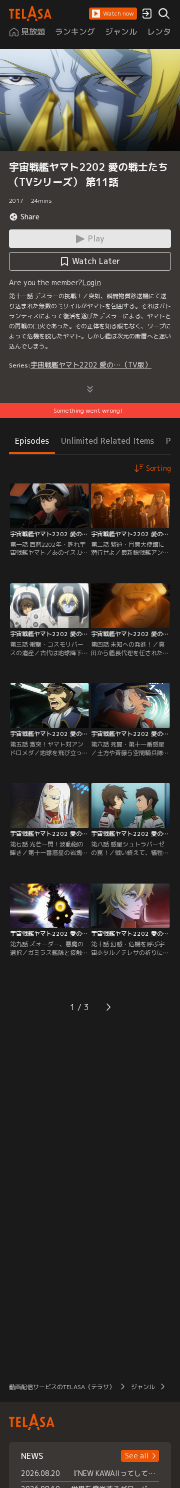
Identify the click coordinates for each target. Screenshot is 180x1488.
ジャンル (143, 1387)
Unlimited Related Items (107, 440)
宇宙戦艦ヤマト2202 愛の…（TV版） (91, 364)
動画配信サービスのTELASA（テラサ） (62, 1387)
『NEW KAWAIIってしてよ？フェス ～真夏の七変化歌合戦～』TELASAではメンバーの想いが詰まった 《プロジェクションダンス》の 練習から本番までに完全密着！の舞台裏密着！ (115, 1473)
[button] (113, 14)
